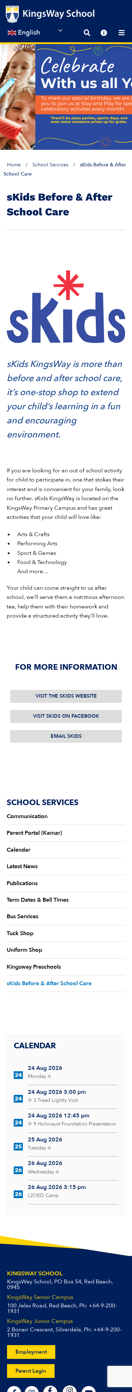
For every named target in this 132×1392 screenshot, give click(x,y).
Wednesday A (43, 1172)
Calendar (18, 850)
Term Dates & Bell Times (38, 900)
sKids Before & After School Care (49, 983)
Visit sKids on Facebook (66, 716)
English (28, 32)
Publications (22, 883)
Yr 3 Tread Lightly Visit (53, 1100)
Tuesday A (39, 1148)
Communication (27, 816)
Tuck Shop (20, 933)
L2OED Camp (43, 1195)
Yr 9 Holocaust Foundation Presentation (72, 1124)
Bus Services (22, 916)
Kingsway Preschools (34, 967)
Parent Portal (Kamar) (34, 833)
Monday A (39, 1076)
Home (14, 164)
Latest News (22, 866)
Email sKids (66, 736)
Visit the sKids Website (66, 696)
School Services (50, 164)
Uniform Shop (24, 950)
